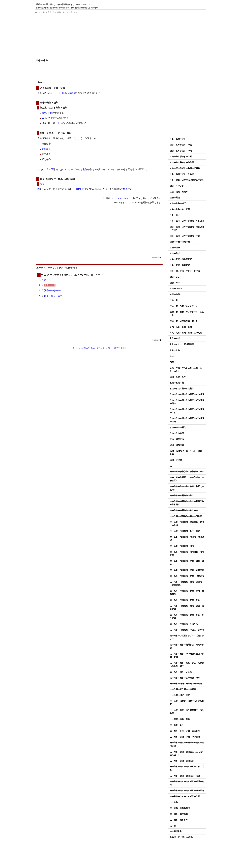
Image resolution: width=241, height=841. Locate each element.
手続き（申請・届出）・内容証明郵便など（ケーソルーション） (65, 4)
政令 (44, 112)
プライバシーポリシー (104, 348)
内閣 (50, 112)
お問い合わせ (90, 348)
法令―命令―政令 (53, 290)
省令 (44, 118)
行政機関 (71, 93)
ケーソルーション (121, 198)
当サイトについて (79, 348)
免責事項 (116, 348)
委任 (44, 149)
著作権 (123, 348)
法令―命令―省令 (53, 295)
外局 (59, 123)
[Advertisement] (99, 36)
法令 (42, 183)
